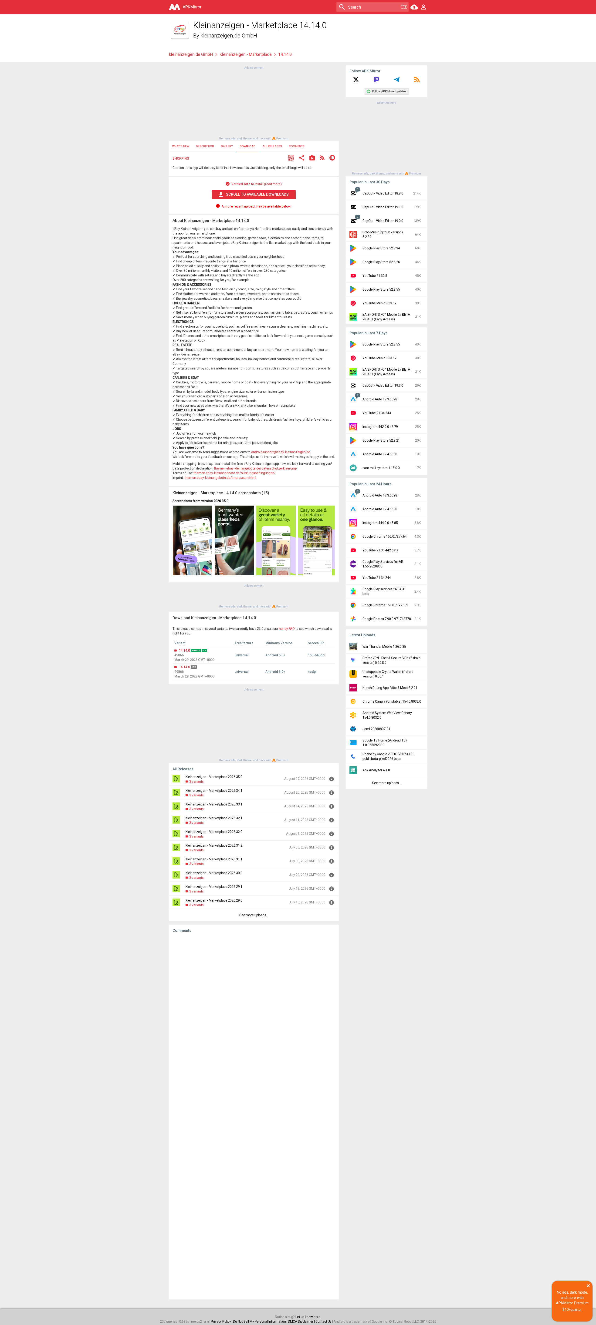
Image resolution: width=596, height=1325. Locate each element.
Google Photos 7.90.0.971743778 (386, 619)
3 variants (196, 781)
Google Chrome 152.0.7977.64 (384, 536)
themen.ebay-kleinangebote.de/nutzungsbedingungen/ (234, 473)
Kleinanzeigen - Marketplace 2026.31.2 (214, 845)
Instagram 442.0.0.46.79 (380, 427)
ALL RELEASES (272, 146)
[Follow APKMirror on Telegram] (397, 81)
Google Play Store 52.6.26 (381, 262)
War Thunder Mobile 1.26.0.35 (384, 646)
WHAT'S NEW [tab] (180, 146)
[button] (291, 158)
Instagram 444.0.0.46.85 (380, 523)
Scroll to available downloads (257, 194)
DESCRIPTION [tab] (205, 146)
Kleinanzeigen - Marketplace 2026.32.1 (214, 818)
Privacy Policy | (222, 1321)
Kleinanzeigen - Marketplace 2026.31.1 (214, 859)
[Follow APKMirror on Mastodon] (376, 81)
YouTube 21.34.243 (376, 413)
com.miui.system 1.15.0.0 (381, 468)
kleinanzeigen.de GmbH (228, 35)
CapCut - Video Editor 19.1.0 (382, 207)
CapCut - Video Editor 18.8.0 (382, 193)
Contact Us (323, 1321)
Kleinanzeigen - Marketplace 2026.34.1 (214, 790)
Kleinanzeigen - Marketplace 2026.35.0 (214, 777)
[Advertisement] (254, 102)
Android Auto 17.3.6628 (379, 399)
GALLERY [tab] (227, 146)
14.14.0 (184, 650)
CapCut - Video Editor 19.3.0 (382, 385)
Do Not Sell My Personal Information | (260, 1321)
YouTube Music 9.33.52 (379, 303)
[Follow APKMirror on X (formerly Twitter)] (356, 81)
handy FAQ (287, 629)
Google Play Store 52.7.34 (381, 248)
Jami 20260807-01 (376, 729)
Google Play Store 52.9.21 (381, 440)
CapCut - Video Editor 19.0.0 (382, 221)
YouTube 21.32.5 (374, 276)
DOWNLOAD (247, 146)
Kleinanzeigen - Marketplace (246, 54)
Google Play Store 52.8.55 (381, 289)
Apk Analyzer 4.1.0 (376, 770)
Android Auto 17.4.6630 (379, 454)
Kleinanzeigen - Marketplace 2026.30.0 (214, 873)
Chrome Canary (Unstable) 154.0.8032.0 (391, 701)
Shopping (181, 158)
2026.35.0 (220, 501)
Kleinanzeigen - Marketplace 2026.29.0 (214, 900)
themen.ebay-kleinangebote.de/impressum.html (220, 478)
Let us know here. (308, 1317)
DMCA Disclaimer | (301, 1321)
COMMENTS (297, 146)
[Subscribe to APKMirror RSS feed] (417, 81)
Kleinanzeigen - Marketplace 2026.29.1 (214, 887)
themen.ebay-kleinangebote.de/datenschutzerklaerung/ (255, 468)
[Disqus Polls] (254, 995)
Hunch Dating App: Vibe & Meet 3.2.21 (389, 688)
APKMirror (192, 6)
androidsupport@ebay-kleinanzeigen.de (280, 452)
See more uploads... (253, 915)
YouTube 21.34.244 (376, 578)
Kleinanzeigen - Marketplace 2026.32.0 (214, 832)
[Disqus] (254, 1116)
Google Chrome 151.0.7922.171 (385, 605)
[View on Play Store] (312, 158)
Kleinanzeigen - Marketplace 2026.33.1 (214, 804)
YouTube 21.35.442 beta (380, 550)
